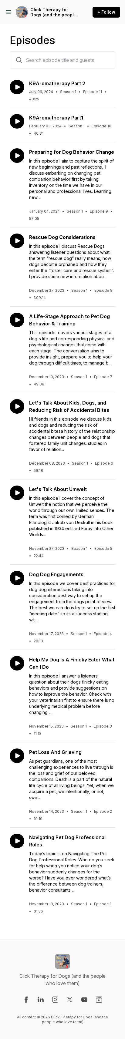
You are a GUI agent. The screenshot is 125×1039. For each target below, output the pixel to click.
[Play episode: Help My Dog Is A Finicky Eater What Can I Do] (17, 663)
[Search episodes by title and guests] (19, 60)
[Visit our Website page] (99, 1000)
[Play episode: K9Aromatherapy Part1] (17, 121)
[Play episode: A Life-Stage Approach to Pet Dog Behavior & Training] (17, 320)
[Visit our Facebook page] (26, 1000)
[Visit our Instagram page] (55, 1000)
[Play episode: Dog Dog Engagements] (17, 578)
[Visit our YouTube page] (84, 1000)
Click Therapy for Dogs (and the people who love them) (53, 12)
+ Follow (106, 12)
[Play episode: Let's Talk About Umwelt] (17, 493)
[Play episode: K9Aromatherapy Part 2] (17, 87)
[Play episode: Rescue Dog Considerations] (17, 241)
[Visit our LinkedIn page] (41, 1000)
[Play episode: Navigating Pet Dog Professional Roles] (17, 841)
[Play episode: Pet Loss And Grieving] (17, 755)
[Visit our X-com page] (70, 1000)
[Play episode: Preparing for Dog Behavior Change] (17, 155)
